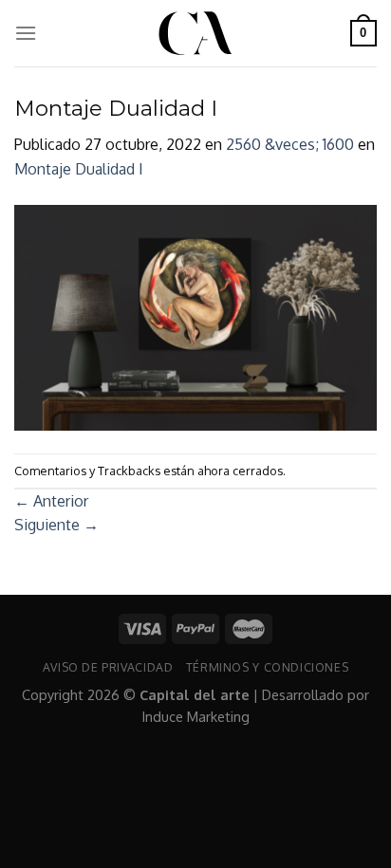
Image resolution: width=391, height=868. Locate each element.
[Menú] (25, 32)
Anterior (51, 500)
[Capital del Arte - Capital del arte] (195, 33)
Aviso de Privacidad (108, 666)
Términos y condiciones (267, 666)
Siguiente (56, 524)
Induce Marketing (196, 716)
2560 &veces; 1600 (290, 144)
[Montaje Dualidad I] (195, 315)
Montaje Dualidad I (78, 168)
